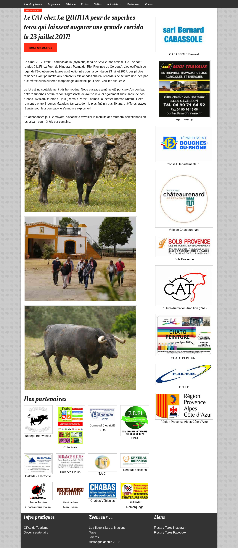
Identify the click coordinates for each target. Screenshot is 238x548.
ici (124, 81)
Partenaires (133, 4)
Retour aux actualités (40, 47)
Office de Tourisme (36, 527)
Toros (92, 532)
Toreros (94, 537)
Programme (53, 4)
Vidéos (98, 4)
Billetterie (70, 4)
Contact (149, 4)
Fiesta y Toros (33, 4)
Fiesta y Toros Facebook (170, 532)
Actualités (112, 4)
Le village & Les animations (107, 527)
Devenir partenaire (36, 532)
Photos (85, 4)
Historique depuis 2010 (104, 542)
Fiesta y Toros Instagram (170, 527)
